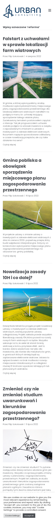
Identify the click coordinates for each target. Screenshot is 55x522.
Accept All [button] (29, 515)
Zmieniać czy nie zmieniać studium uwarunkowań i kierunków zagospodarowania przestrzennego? (24, 403)
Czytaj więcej (9, 144)
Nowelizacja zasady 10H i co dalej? (24, 275)
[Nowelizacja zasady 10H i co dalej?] (27, 304)
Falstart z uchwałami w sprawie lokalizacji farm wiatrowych (26, 45)
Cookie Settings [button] (12, 515)
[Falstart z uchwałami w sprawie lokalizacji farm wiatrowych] (27, 79)
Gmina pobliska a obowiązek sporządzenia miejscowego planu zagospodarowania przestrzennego (24, 175)
